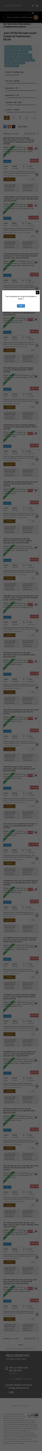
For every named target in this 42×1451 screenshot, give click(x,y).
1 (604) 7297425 (9, 188)
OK (21, 306)
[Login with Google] (9, 128)
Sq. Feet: (12, 110)
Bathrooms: (12, 95)
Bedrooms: (11, 88)
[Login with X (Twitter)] (13, 128)
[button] (9, 1379)
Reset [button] (26, 118)
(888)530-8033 (27, 188)
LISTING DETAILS (9, 179)
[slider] (6, 83)
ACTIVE (30, 13)
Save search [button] (7, 118)
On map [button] (20, 118)
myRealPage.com (24, 1405)
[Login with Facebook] (5, 128)
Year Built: (13, 102)
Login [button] (22, 126)
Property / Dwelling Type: (14, 72)
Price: (12, 81)
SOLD (37, 13)
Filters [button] (34, 118)
